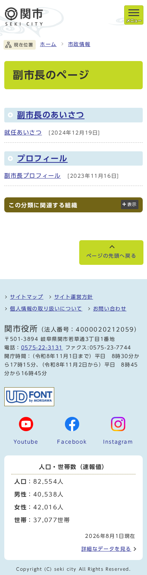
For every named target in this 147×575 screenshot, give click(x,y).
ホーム (48, 44)
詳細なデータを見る (106, 548)
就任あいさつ (23, 132)
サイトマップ (27, 296)
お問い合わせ (110, 308)
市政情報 (79, 44)
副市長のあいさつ (51, 115)
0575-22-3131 (42, 347)
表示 (132, 204)
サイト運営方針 (73, 296)
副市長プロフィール (32, 175)
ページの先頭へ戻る (111, 255)
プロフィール (42, 158)
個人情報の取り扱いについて (46, 308)
